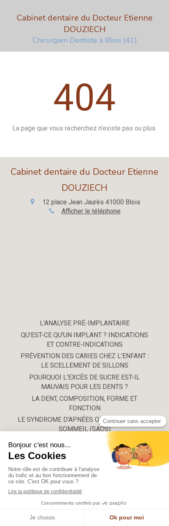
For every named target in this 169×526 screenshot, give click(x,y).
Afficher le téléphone (91, 211)
